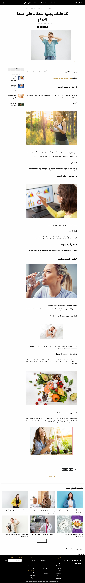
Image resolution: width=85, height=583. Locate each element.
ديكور (47, 571)
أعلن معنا (33, 568)
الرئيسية (57, 8)
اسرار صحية (65, 469)
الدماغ (71, 469)
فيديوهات (46, 573)
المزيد (41, 541)
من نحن (33, 560)
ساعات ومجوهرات (44, 560)
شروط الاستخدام (31, 565)
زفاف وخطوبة (58, 578)
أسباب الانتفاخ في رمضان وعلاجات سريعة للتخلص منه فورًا (71, 510)
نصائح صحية (45, 8)
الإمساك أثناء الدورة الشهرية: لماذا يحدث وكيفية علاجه (17, 510)
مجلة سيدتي (32, 572)
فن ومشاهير (59, 573)
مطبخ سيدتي (32, 575)
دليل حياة (59, 568)
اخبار (47, 563)
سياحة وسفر (45, 565)
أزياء (55, 3)
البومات (46, 576)
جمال (50, 3)
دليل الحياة (36, 3)
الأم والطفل (59, 576)
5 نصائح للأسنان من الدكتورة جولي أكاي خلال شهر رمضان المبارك (43, 535)
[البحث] (6, 2)
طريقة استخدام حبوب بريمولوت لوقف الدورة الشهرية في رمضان (44, 510)
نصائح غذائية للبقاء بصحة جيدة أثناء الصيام (74, 534)
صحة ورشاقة (44, 3)
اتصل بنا (33, 563)
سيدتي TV (33, 578)
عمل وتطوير (45, 568)
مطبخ (29, 3)
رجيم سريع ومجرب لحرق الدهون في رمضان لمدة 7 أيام (16, 534)
